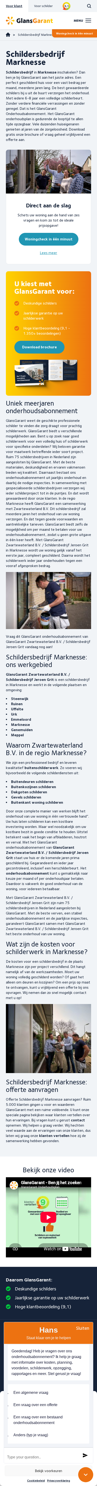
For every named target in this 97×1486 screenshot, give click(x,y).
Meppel (17, 735)
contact (78, 1120)
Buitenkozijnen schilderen (33, 787)
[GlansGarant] (29, 21)
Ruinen (17, 704)
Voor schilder (43, 6)
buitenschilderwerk (41, 768)
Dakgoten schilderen (29, 792)
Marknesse (20, 724)
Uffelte (17, 709)
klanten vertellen (54, 1135)
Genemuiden (22, 730)
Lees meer (48, 253)
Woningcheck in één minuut (74, 33)
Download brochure (39, 347)
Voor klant (14, 6)
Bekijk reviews (66, 6)
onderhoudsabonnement (27, 873)
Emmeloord (21, 719)
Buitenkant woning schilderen (37, 802)
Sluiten (82, 1328)
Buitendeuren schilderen (32, 781)
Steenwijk (19, 698)
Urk (14, 714)
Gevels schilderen (26, 797)
